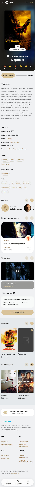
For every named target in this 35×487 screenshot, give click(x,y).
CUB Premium (5, 458)
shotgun (4, 183)
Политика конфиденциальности (25, 460)
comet (11, 183)
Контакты (4, 441)
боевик (12, 159)
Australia (9, 138)
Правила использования (23, 456)
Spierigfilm (5, 173)
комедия (20, 159)
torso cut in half (16, 187)
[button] (32, 200)
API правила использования (23, 445)
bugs (25, 187)
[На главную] (9, 2)
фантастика (6, 164)
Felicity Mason (16, 209)
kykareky (6, 240)
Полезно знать (5, 455)
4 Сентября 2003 (15, 142)
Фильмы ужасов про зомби (14, 244)
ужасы (4, 159)
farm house (5, 187)
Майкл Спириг (22, 149)
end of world (26, 183)
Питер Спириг (13, 149)
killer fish (5, 192)
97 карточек (7, 247)
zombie (18, 183)
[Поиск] (26, 2)
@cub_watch (15, 473)
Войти (31, 2)
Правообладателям (7, 444)
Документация (23, 441)
